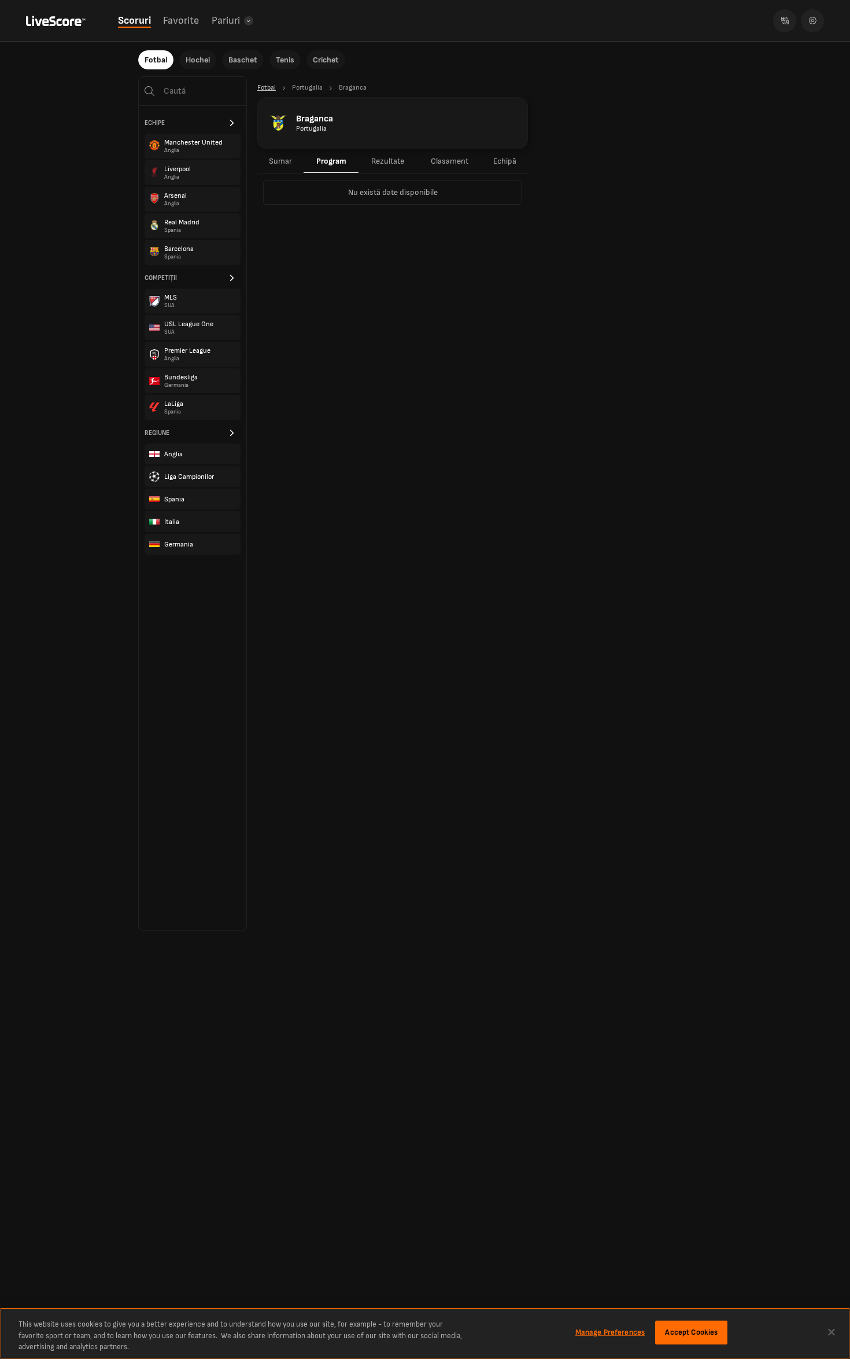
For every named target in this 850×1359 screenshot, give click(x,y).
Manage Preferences (610, 1331)
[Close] (831, 1332)
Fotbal (156, 60)
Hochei (198, 60)
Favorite (181, 20)
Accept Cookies (691, 1331)
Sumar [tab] (280, 161)
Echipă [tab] (504, 161)
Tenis (285, 60)
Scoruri (134, 20)
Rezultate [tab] (387, 161)
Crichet (326, 60)
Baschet (242, 60)
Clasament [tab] (449, 161)
